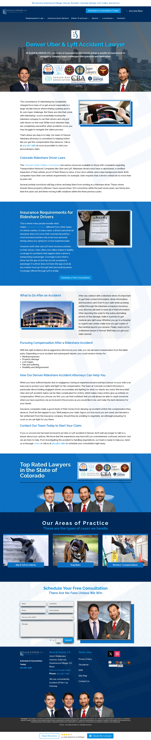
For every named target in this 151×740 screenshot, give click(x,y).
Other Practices (79, 18)
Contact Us (84, 681)
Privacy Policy (85, 659)
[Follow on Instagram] (117, 654)
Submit (68, 640)
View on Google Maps (60, 670)
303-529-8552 (136, 11)
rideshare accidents (36, 227)
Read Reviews (49, 736)
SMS (81, 670)
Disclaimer (84, 664)
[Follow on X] (111, 654)
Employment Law (34, 18)
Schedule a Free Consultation (75, 277)
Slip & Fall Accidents (26, 565)
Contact (121, 18)
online (37, 443)
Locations (107, 18)
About (95, 18)
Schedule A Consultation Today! (103, 10)
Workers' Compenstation (125, 565)
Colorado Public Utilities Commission (42, 165)
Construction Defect (58, 18)
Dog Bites (75, 565)
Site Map (83, 675)
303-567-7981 (29, 145)
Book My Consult (102, 736)
